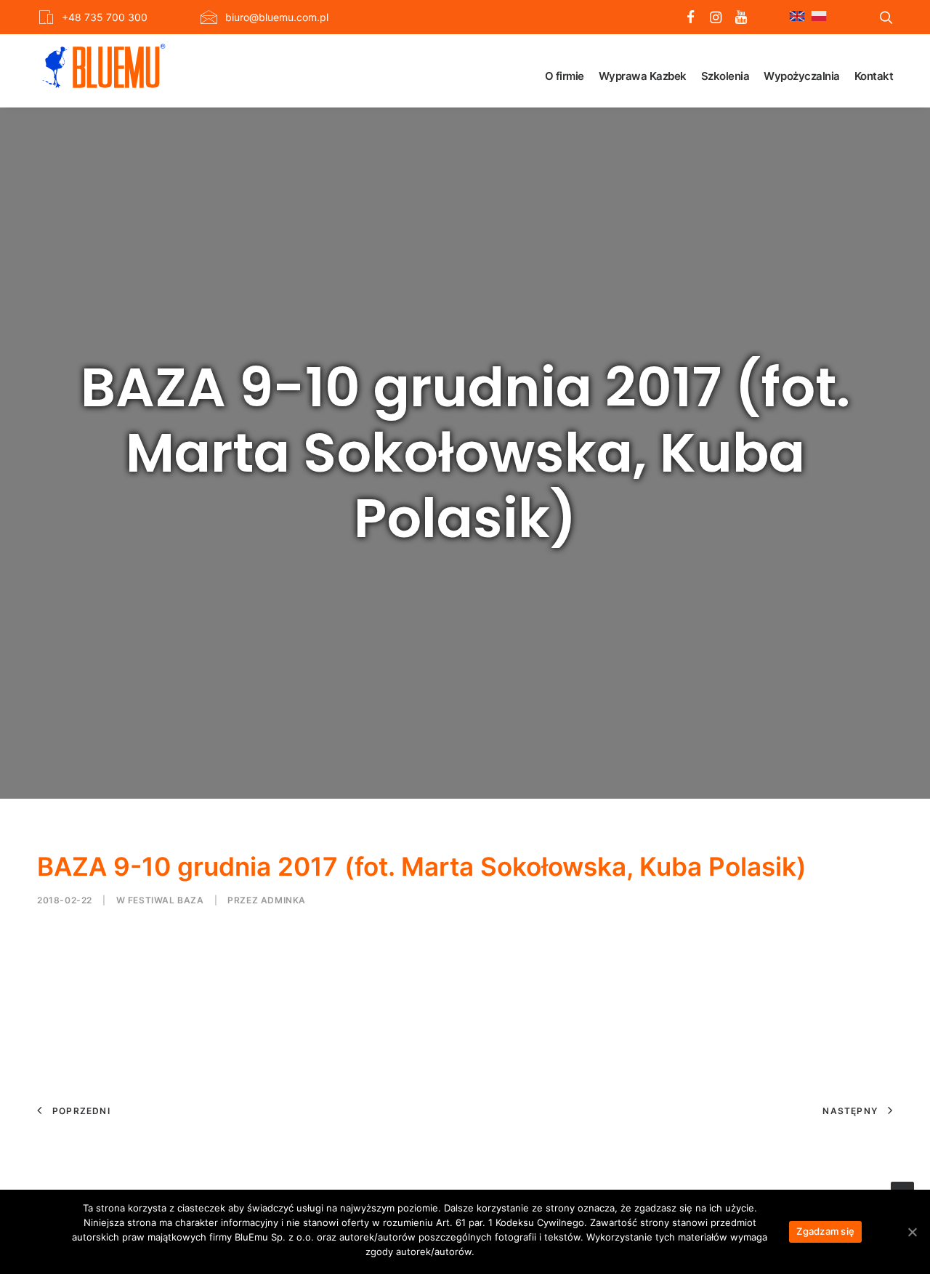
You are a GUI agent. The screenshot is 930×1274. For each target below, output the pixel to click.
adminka (283, 900)
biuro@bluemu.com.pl (276, 17)
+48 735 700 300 (104, 17)
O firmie (564, 76)
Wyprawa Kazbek (643, 76)
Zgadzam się (825, 1231)
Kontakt (874, 76)
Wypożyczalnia (802, 76)
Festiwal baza (166, 900)
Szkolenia (725, 76)
